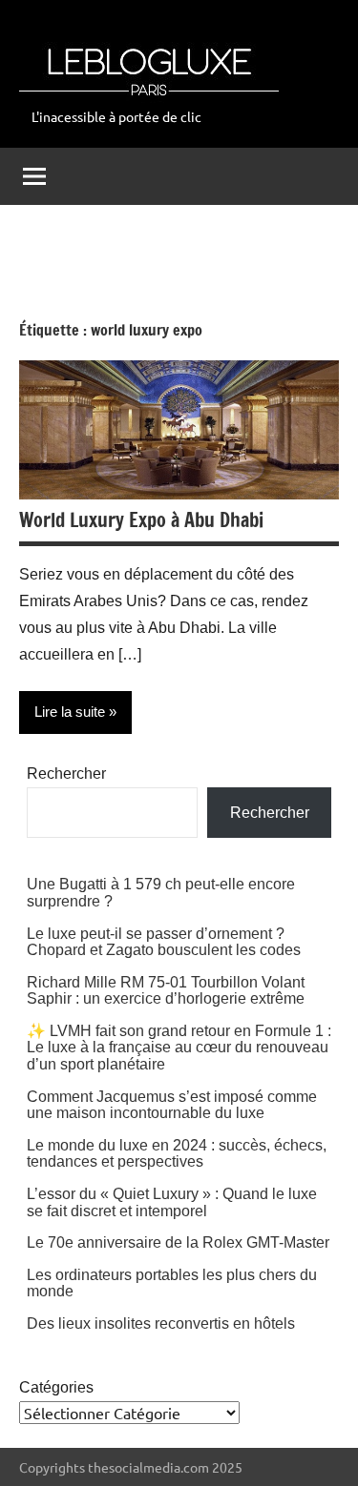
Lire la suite (69, 711)
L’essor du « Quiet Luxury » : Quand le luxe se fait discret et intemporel (172, 1202)
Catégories (56, 1387)
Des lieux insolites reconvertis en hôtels (161, 1323)
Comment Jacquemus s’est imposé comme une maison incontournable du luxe (172, 1105)
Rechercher (66, 773)
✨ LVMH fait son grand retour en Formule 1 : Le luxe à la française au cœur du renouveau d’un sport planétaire (179, 1047)
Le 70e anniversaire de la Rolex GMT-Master (178, 1242)
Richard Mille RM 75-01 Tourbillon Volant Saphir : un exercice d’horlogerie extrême (166, 991)
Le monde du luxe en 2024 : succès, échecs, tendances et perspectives (176, 1153)
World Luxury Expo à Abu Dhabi (141, 520)
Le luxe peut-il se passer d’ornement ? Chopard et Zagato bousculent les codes (164, 942)
